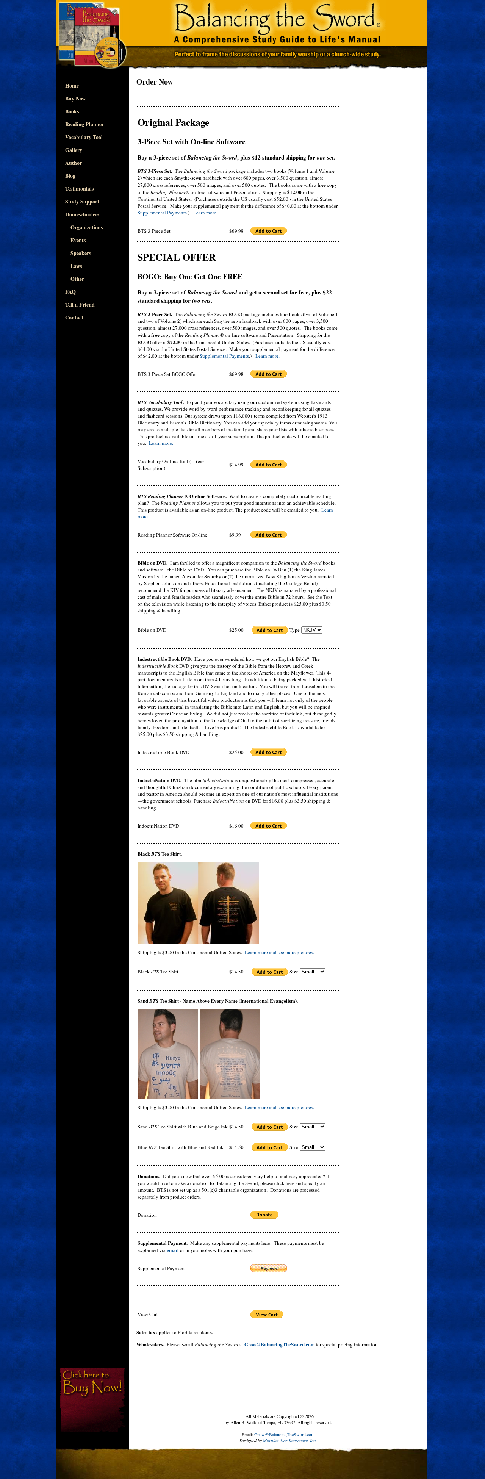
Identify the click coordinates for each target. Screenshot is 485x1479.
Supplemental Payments (162, 212)
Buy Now (75, 98)
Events (75, 240)
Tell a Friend (80, 304)
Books (72, 111)
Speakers (78, 253)
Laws (73, 266)
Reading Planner (84, 124)
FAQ (70, 292)
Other (74, 279)
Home (72, 85)
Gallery (73, 150)
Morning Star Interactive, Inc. (290, 1440)
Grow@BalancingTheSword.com (284, 1434)
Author (73, 163)
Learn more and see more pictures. (279, 952)
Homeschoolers (82, 214)
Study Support (82, 201)
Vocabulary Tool (84, 137)
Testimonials (79, 189)
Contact (74, 317)
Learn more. (205, 212)
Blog (70, 176)
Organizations (84, 227)
